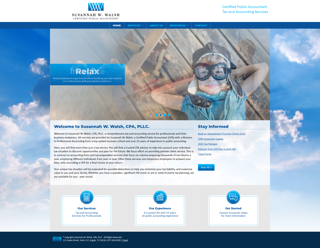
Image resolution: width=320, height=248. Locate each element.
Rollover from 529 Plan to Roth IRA (217, 149)
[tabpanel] (160, 74)
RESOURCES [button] (178, 25)
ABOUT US (156, 25)
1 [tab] (156, 115)
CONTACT (201, 25)
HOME (117, 25)
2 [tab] (160, 115)
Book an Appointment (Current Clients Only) (222, 133)
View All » (206, 167)
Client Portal (205, 154)
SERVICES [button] (134, 25)
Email (125, 240)
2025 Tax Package (207, 144)
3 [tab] (165, 115)
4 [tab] (169, 115)
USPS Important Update (210, 139)
